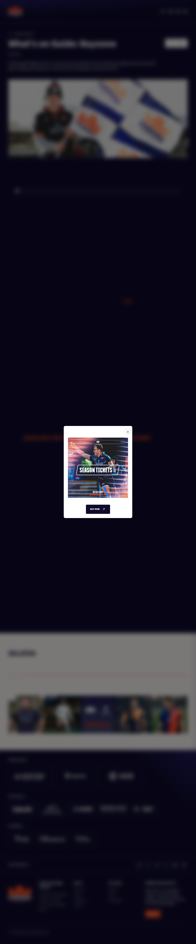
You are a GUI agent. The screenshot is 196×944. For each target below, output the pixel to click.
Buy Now (95, 509)
